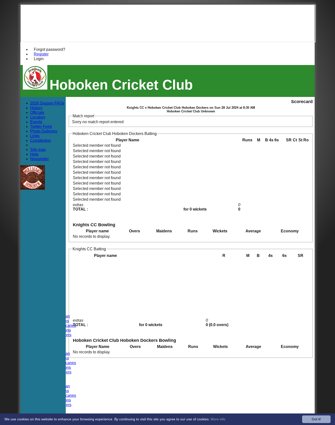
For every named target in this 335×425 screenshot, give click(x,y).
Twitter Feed (41, 126)
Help (34, 154)
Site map (38, 149)
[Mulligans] (32, 188)
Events (36, 122)
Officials (37, 112)
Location (37, 117)
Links (34, 135)
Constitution (40, 140)
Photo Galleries (43, 131)
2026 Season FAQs (47, 103)
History (36, 108)
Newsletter (39, 159)
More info (218, 419)
